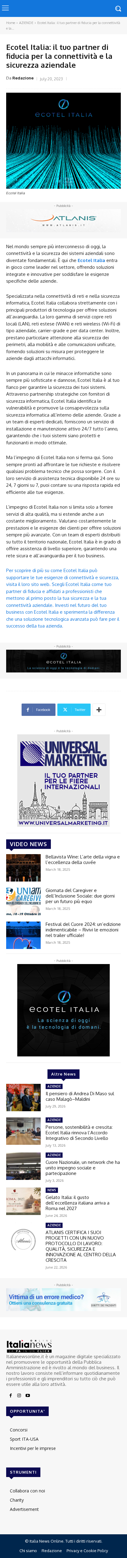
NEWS (51, 1190)
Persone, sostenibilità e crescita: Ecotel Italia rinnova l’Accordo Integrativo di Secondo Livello (79, 1132)
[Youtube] (27, 1395)
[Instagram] (19, 1395)
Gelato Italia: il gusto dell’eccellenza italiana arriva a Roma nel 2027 (77, 1202)
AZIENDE (26, 23)
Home (10, 23)
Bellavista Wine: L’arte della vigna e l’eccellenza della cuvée (83, 859)
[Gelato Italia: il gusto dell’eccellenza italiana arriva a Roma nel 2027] (23, 1201)
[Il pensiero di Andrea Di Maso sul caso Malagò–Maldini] (23, 1097)
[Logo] (63, 1346)
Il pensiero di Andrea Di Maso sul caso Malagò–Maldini (80, 1096)
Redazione (23, 77)
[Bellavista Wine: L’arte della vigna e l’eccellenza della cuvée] (23, 868)
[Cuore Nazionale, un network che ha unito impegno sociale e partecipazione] (23, 1166)
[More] (98, 710)
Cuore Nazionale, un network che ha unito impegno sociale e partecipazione (83, 1167)
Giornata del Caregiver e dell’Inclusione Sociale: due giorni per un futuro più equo (80, 895)
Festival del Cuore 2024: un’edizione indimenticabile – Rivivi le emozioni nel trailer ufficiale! (83, 929)
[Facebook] (10, 1395)
